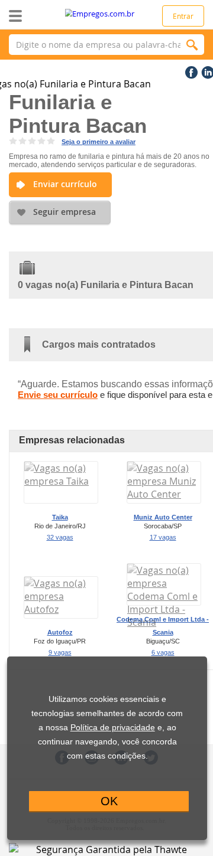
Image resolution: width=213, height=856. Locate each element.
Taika (60, 517)
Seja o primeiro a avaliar (98, 141)
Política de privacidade (112, 727)
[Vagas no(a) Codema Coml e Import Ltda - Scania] (164, 622)
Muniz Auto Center (163, 517)
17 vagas (163, 537)
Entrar (183, 16)
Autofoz (60, 632)
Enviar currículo (65, 184)
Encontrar (192, 44)
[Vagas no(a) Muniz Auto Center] (164, 494)
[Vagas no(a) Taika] (61, 481)
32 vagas (60, 537)
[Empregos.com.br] (107, 14)
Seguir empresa (64, 211)
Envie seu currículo (58, 395)
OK (109, 801)
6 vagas (163, 652)
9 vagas (60, 652)
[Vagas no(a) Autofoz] (61, 609)
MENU (34, 16)
